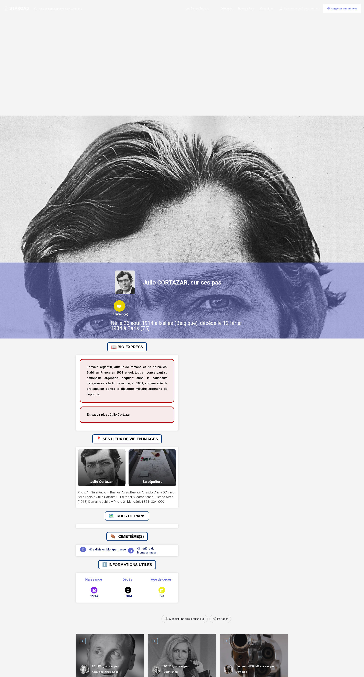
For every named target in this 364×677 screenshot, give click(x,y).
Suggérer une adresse (344, 8)
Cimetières (266, 8)
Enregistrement (310, 8)
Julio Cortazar (120, 414)
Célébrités (226, 8)
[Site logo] (17, 8)
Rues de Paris (246, 8)
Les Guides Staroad (197, 8)
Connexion (290, 8)
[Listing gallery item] (102, 467)
